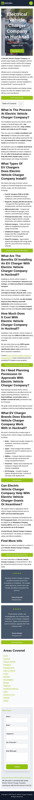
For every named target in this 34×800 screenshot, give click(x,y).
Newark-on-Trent (9, 694)
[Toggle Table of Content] (19, 103)
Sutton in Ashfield (9, 671)
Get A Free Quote (17, 642)
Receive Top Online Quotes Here (17, 555)
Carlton (5, 674)
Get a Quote (16, 51)
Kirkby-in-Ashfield (9, 662)
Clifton (5, 691)
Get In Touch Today (17, 98)
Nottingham (7, 665)
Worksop (6, 697)
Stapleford (6, 686)
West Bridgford (8, 680)
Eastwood (6, 659)
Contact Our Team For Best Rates (17, 250)
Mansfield (6, 677)
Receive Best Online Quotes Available (17, 365)
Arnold (5, 656)
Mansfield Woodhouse (10, 689)
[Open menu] (31, 3)
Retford (5, 700)
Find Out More (17, 480)
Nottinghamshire (8, 668)
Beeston (6, 683)
